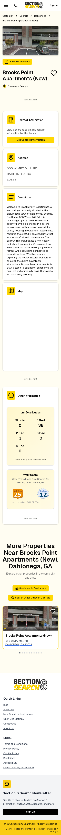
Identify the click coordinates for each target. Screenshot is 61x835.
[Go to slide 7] (34, 652)
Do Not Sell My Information (18, 767)
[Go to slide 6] (31, 652)
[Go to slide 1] (20, 652)
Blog (5, 704)
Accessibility (10, 762)
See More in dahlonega (32, 588)
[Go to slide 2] (22, 652)
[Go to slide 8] (36, 652)
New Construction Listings (18, 714)
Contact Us (9, 723)
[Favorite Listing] (53, 73)
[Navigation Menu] (6, 5)
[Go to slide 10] (41, 652)
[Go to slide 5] (29, 652)
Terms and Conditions (15, 744)
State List (8, 16)
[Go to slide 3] (24, 652)
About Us (8, 728)
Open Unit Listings (13, 719)
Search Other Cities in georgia (32, 597)
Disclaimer (9, 758)
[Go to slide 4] (26, 652)
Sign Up (30, 811)
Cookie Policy (11, 753)
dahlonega (40, 16)
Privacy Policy (11, 748)
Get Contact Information (30, 139)
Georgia (23, 16)
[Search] (16, 5)
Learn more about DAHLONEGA (24, 502)
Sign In (54, 5)
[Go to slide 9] (38, 652)
